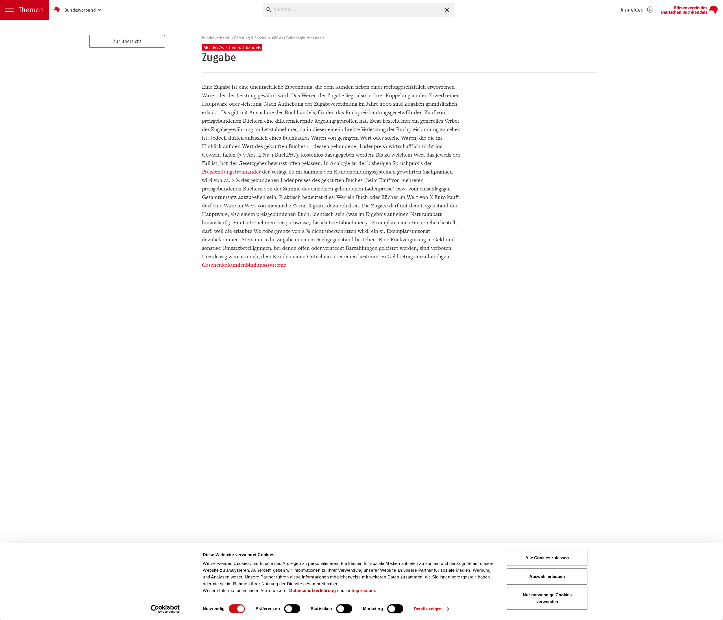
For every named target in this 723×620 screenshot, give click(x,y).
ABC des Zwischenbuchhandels (298, 38)
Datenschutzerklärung (312, 590)
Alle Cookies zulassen (547, 557)
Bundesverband (215, 38)
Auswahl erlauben (547, 576)
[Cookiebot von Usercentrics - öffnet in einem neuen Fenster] (165, 609)
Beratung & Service (250, 38)
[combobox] (358, 10)
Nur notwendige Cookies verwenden (547, 598)
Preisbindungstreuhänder (231, 171)
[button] (24, 10)
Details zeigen (428, 608)
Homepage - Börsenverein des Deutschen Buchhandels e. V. (689, 10)
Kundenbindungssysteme (256, 265)
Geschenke (214, 265)
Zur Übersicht (127, 41)
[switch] (292, 608)
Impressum (363, 590)
